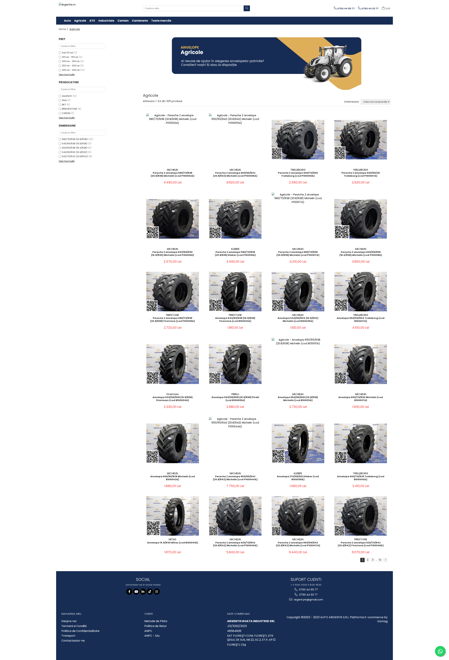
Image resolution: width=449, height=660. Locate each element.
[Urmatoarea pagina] (385, 560)
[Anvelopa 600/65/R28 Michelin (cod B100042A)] (172, 443)
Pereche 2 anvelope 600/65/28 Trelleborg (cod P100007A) (360, 175)
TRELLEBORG (298, 170)
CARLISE (66, 113)
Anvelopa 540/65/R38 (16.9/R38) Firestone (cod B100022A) (235, 320)
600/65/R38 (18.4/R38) (74, 147)
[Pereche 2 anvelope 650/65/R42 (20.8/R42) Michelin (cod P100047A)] (298, 516)
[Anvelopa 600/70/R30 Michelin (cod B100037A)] (360, 364)
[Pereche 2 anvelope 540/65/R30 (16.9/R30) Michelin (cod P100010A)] (172, 219)
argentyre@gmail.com (308, 599)
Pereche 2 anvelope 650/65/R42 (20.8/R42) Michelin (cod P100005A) (235, 175)
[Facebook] (129, 592)
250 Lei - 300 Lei (71, 65)
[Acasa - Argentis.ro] (81, 8)
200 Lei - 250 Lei (71, 61)
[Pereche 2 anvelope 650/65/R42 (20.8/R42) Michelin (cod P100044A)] (235, 443)
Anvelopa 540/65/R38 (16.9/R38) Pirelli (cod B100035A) (235, 399)
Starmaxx (172, 394)
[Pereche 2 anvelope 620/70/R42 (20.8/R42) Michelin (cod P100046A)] (235, 516)
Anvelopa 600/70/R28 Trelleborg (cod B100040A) (360, 478)
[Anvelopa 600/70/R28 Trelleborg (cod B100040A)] (360, 443)
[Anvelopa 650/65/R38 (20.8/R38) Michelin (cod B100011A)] (298, 364)
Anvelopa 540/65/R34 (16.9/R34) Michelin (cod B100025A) (298, 320)
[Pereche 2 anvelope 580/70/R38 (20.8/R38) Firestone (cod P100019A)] (172, 291)
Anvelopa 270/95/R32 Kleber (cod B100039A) (298, 478)
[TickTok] (150, 592)
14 (380, 560)
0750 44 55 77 (308, 589)
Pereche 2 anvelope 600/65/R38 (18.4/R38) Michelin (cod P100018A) (360, 254)
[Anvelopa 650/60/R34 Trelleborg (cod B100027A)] (360, 291)
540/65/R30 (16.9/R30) (74, 152)
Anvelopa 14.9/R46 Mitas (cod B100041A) (172, 542)
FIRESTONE (172, 315)
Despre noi (68, 621)
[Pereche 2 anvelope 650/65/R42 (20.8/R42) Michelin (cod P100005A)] (235, 139)
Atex (64, 100)
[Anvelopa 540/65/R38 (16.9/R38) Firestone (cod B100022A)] (235, 291)
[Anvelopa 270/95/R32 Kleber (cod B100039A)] (298, 443)
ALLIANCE (67, 96)
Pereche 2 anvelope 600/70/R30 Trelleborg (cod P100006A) (298, 175)
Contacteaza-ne (73, 641)
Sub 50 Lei (67, 52)
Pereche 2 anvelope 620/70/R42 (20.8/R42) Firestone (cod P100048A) (361, 544)
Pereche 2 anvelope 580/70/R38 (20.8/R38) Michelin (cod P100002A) (172, 175)
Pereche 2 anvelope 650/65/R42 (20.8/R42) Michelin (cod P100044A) (235, 478)
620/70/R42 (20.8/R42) (75, 156)
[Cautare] (247, 8)
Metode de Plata (155, 621)
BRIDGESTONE (69, 108)
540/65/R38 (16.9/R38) (74, 143)
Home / (64, 29)
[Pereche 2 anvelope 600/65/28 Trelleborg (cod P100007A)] (360, 139)
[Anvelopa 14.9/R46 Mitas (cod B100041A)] (172, 516)
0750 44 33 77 (308, 594)
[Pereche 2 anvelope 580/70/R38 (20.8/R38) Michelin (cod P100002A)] (172, 139)
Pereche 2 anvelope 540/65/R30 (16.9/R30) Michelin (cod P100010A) (172, 254)
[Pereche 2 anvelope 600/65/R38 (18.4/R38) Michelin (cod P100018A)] (360, 219)
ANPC (148, 631)
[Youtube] (136, 592)
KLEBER (235, 249)
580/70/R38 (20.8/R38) (75, 139)
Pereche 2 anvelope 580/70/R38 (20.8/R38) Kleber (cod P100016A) (235, 254)
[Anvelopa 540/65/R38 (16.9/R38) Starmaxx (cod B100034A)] (172, 364)
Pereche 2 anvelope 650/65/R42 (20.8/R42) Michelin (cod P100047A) (298, 544)
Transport (68, 636)
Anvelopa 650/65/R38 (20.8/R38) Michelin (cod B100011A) (298, 399)
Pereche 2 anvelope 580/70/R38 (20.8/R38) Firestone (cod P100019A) (172, 320)
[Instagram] (157, 592)
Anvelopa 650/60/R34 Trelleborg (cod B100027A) (360, 320)
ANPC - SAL (152, 636)
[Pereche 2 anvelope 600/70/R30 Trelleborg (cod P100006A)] (298, 139)
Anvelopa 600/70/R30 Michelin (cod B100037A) (360, 399)
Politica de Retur (155, 626)
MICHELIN (172, 170)
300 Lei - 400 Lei (71, 70)
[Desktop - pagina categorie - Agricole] (266, 63)
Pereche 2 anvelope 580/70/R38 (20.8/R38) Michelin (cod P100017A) (297, 254)
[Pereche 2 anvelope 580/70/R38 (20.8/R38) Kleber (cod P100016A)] (235, 219)
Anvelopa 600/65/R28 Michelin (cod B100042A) (172, 478)
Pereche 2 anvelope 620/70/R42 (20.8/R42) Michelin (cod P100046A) (235, 544)
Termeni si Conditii (73, 626)
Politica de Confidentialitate (80, 631)
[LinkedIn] (143, 592)
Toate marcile (161, 20)
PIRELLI (235, 394)
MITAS (172, 539)
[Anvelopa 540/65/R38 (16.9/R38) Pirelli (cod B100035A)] (235, 364)
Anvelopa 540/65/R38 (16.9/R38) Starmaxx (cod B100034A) (173, 399)
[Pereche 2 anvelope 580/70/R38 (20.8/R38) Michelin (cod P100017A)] (298, 219)
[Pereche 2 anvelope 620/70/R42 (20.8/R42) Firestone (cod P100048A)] (360, 516)
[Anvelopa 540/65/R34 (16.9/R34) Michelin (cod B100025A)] (298, 291)
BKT (64, 104)
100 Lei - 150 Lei (70, 57)
